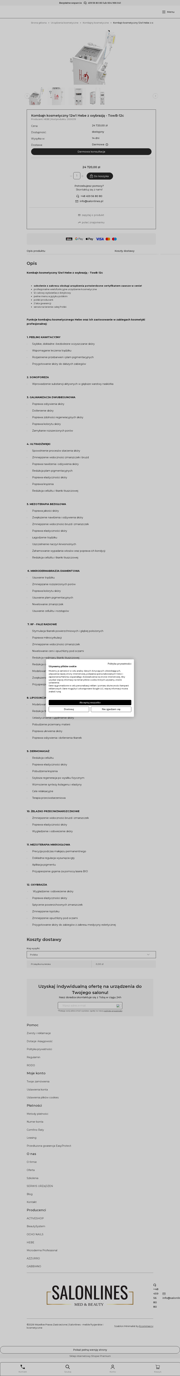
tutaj (58, 691)
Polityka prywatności (119, 663)
